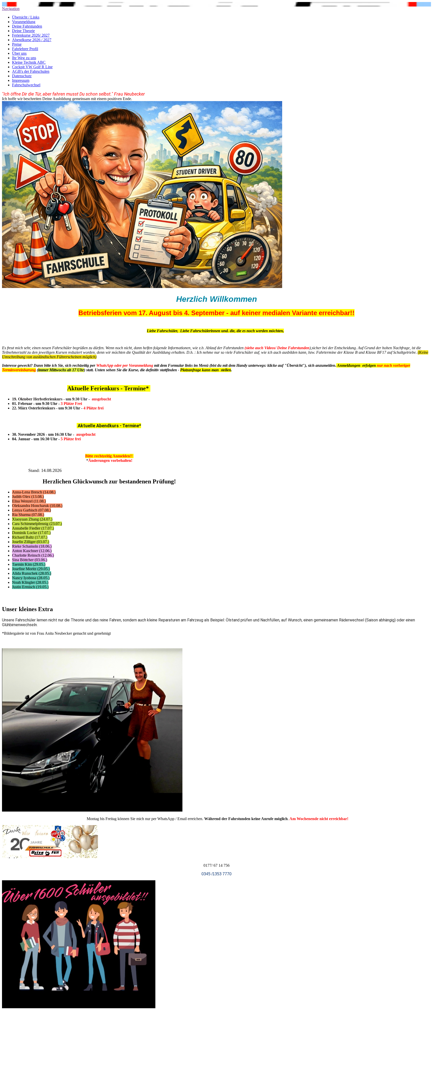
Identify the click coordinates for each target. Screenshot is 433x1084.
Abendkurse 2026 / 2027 (31, 40)
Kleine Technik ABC (29, 62)
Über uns (19, 53)
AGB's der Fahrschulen (30, 71)
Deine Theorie (23, 31)
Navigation (11, 9)
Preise (17, 44)
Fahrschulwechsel (26, 85)
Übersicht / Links (25, 17)
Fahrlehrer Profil (25, 49)
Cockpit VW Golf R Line (32, 67)
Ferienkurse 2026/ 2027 (31, 35)
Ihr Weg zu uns (24, 58)
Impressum (20, 80)
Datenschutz (22, 76)
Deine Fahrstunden (27, 26)
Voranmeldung (23, 22)
